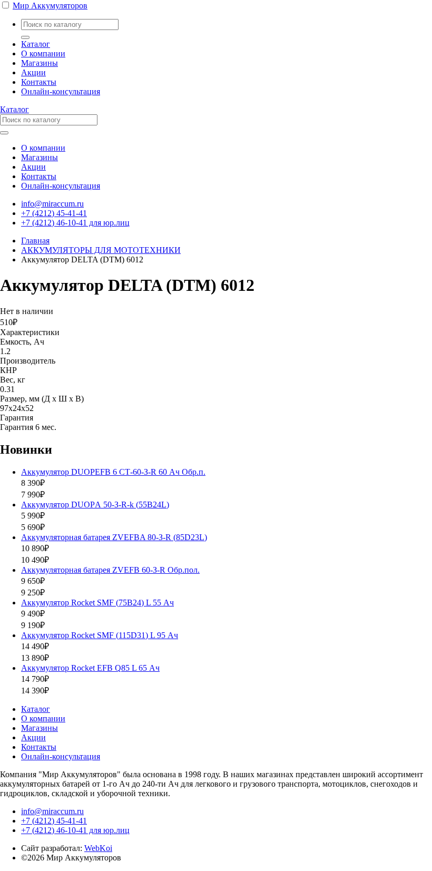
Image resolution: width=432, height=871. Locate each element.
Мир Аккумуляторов (50, 5)
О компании (43, 53)
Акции (33, 72)
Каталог (35, 44)
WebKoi (98, 848)
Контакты (38, 81)
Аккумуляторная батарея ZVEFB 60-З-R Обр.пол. (110, 569)
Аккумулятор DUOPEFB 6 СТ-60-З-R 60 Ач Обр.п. (113, 471)
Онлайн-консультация (60, 91)
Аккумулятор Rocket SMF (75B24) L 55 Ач (97, 602)
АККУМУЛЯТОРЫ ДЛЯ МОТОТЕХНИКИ (101, 250)
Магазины (39, 62)
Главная (35, 240)
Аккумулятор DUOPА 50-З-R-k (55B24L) (95, 504)
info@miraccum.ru (52, 203)
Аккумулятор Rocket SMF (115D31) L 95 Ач (99, 635)
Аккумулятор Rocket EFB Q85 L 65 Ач (90, 667)
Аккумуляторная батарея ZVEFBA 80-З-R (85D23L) (114, 537)
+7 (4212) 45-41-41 (54, 213)
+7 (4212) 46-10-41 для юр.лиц (75, 222)
